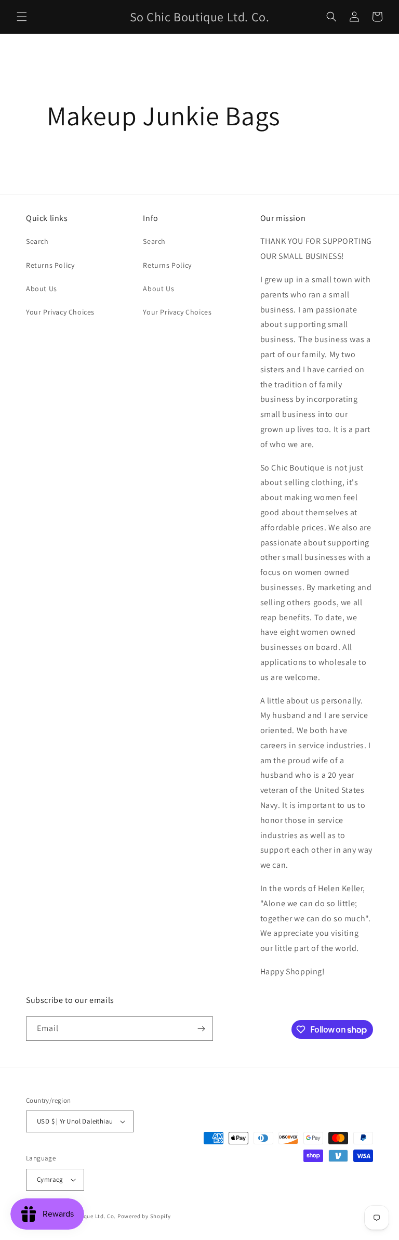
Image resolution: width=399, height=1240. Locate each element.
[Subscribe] (201, 1028)
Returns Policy (50, 265)
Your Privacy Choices (60, 312)
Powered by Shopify (144, 1216)
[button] (21, 16)
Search (37, 241)
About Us (41, 288)
